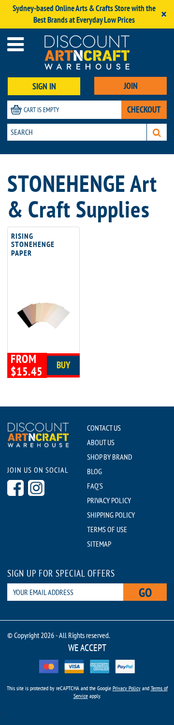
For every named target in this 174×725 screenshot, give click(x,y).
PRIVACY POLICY (109, 500)
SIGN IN (44, 86)
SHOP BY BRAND (109, 457)
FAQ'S (95, 486)
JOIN (131, 85)
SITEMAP (99, 544)
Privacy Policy (127, 688)
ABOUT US (101, 442)
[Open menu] (15, 44)
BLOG (94, 471)
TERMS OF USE (107, 529)
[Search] (157, 132)
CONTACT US (104, 428)
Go (145, 592)
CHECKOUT (144, 109)
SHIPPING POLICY (111, 515)
